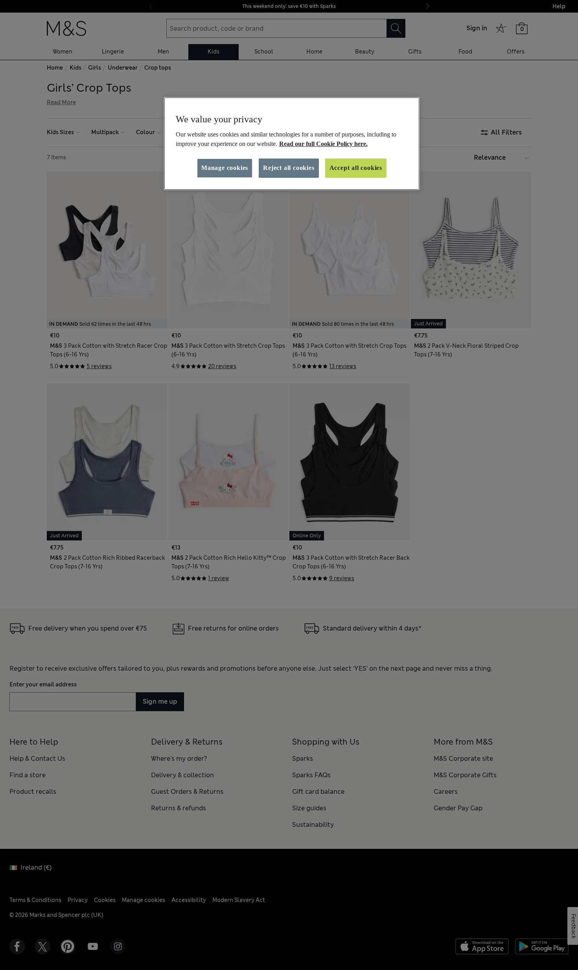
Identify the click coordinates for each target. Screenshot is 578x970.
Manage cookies (224, 167)
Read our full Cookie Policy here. (323, 143)
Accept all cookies (355, 167)
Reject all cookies (288, 167)
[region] (292, 143)
